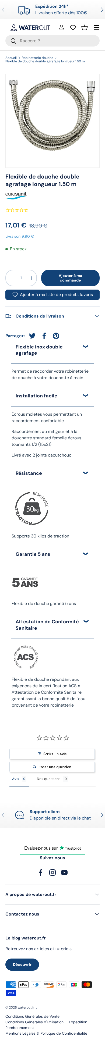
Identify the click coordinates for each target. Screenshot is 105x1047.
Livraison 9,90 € (19, 236)
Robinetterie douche (37, 57)
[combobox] (52, 41)
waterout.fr (26, 1007)
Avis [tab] (15, 778)
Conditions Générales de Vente (32, 1016)
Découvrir (22, 964)
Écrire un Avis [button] (54, 754)
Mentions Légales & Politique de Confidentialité (46, 1033)
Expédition (78, 1022)
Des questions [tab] (49, 778)
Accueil (11, 57)
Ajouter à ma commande (70, 278)
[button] (84, 27)
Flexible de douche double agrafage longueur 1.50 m (45, 61)
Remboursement (19, 1027)
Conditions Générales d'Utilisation (34, 1022)
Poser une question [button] (54, 766)
